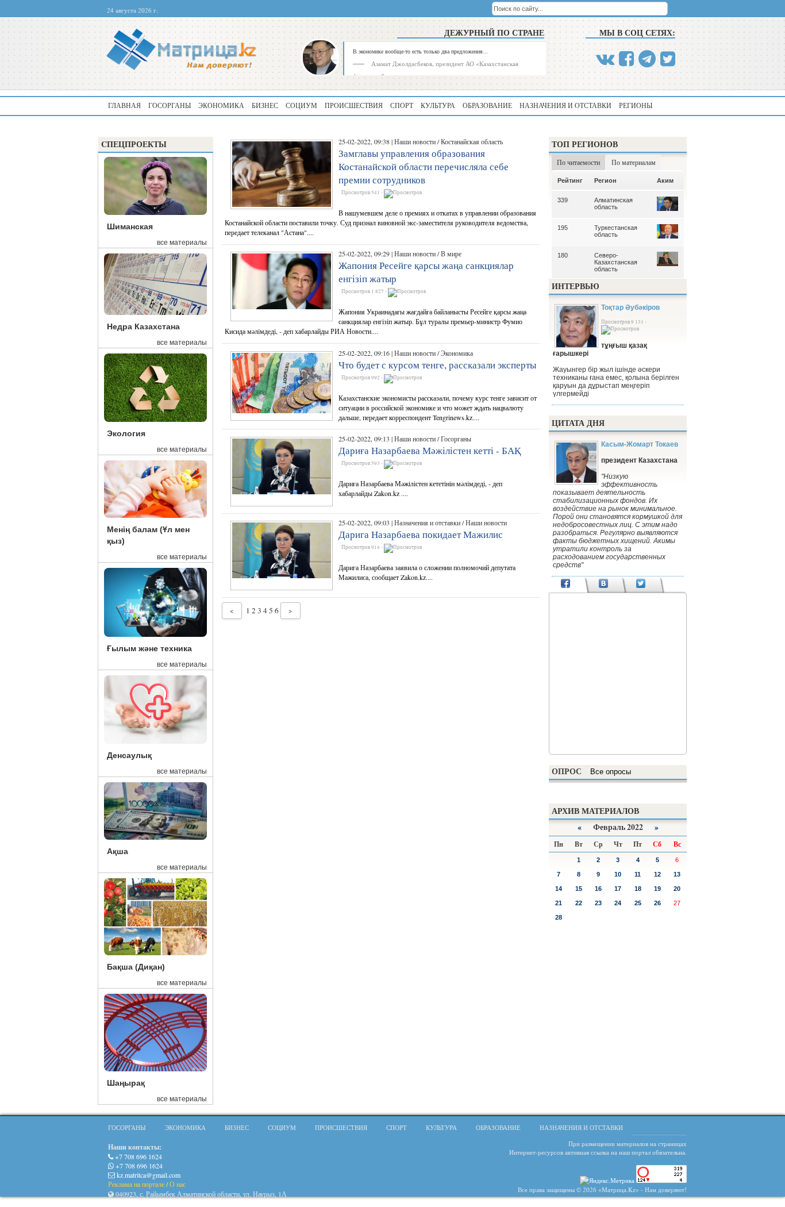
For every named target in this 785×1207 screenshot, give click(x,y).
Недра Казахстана (143, 326)
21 (558, 903)
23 (598, 903)
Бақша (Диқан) (136, 966)
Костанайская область (472, 141)
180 (562, 255)
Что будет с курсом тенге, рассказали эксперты (437, 364)
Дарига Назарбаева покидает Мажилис (420, 534)
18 (637, 888)
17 (617, 888)
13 (677, 874)
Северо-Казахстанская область (615, 262)
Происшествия (354, 105)
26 (657, 903)
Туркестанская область (615, 231)
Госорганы (169, 105)
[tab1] (566, 584)
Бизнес (265, 105)
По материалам (633, 162)
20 (677, 888)
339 (562, 200)
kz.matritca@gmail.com (147, 1174)
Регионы (635, 105)
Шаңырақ (126, 1082)
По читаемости (578, 162)
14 (558, 888)
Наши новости (415, 141)
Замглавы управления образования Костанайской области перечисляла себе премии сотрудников (423, 166)
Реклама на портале (136, 1184)
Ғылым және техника (149, 648)
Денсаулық (129, 755)
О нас (178, 1184)
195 (562, 227)
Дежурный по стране (494, 32)
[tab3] (641, 584)
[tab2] (603, 584)
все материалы (182, 243)
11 (637, 874)
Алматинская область (613, 203)
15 (578, 888)
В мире (451, 253)
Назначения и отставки (565, 105)
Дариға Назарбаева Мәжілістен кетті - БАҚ (429, 450)
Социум (301, 105)
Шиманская (130, 226)
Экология (126, 433)
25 (637, 903)
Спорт (401, 105)
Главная (124, 105)
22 (578, 903)
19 (657, 888)
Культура (438, 105)
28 (558, 917)
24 (617, 903)
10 (617, 874)
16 (598, 888)
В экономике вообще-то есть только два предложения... (420, 51)
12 (657, 874)
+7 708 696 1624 (137, 1156)
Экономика (221, 105)
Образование (487, 105)
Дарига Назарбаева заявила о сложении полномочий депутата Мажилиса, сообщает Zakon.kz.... (426, 572)
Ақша (117, 851)
